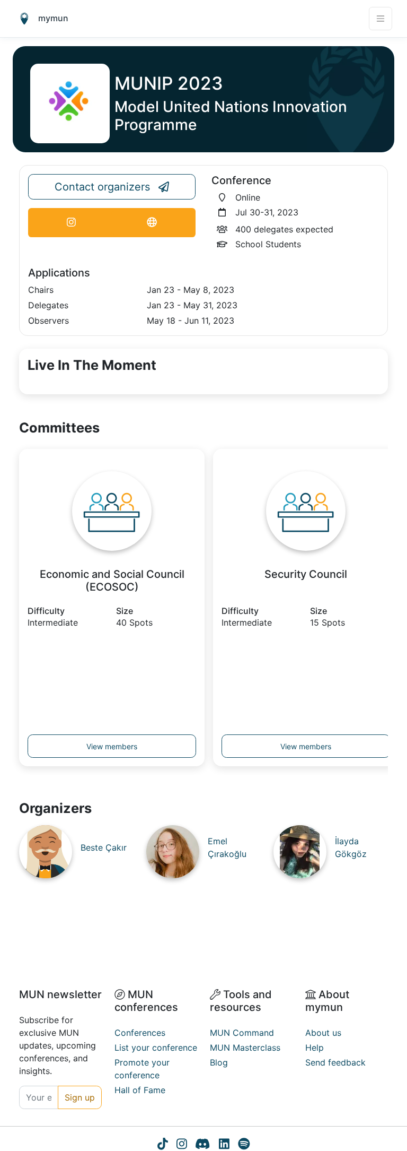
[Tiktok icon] (162, 1145)
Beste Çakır (104, 847)
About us (323, 1032)
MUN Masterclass (245, 1047)
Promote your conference (142, 1068)
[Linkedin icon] (224, 1145)
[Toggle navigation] (380, 18)
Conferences (139, 1032)
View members (111, 746)
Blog (219, 1062)
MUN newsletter (60, 994)
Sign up (80, 1097)
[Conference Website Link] (152, 223)
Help (314, 1047)
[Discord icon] (202, 1145)
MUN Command (242, 1032)
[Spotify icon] (244, 1145)
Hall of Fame (139, 1090)
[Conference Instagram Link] (71, 223)
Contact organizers (102, 186)
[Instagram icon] (181, 1145)
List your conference (155, 1047)
